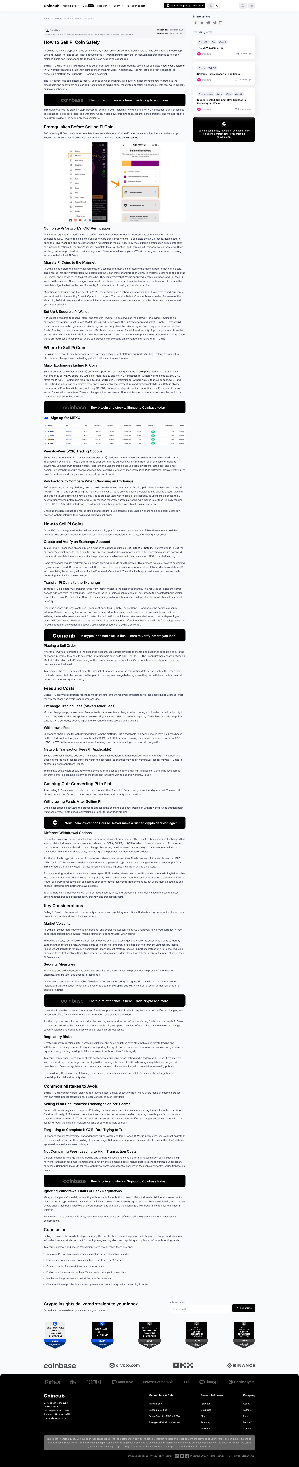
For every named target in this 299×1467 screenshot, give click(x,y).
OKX (177, 375)
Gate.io (148, 547)
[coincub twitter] (182, 1456)
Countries (206, 1409)
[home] (51, 5)
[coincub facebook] (187, 1456)
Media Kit (248, 1422)
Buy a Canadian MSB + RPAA (164, 1416)
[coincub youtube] (177, 1456)
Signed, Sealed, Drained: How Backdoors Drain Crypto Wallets (221, 101)
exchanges (131, 137)
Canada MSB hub (158, 1409)
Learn (117, 5)
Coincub (80, 1438)
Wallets (58, 18)
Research (102, 5)
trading (64, 321)
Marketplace (69, 5)
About (246, 1403)
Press (246, 1416)
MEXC (67, 375)
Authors (247, 1409)
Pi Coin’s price (52, 929)
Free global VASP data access (164, 1422)
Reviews (205, 1428)
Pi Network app (63, 242)
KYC (148, 109)
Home (47, 18)
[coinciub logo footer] (54, 1396)
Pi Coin (48, 354)
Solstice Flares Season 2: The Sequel (219, 73)
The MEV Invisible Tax (210, 47)
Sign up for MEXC (65, 418)
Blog (203, 1416)
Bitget (151, 379)
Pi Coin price (143, 371)
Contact (247, 1428)
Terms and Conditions (137, 1456)
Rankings (205, 1403)
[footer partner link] (52, 1382)
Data (85, 5)
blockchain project (114, 50)
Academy (206, 1422)
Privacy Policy (157, 1456)
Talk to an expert (136, 5)
